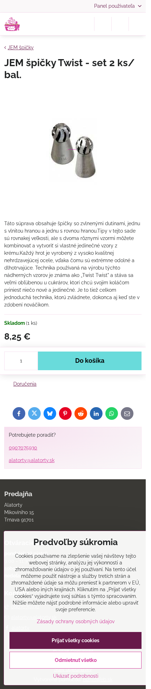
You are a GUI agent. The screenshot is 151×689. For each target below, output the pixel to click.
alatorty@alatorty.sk (31, 460)
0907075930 (23, 447)
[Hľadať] (102, 24)
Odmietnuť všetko (76, 660)
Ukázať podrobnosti (75, 676)
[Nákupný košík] (120, 24)
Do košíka (89, 360)
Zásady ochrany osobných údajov (75, 621)
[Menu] (137, 24)
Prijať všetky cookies (75, 640)
